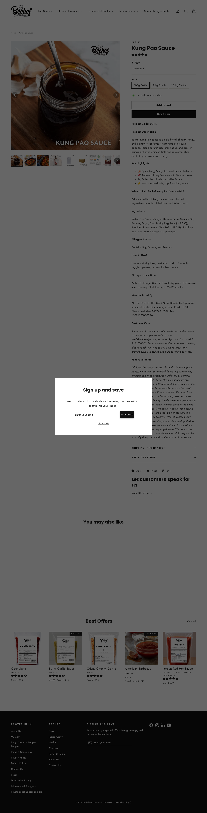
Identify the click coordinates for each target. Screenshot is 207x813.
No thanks (103, 423)
